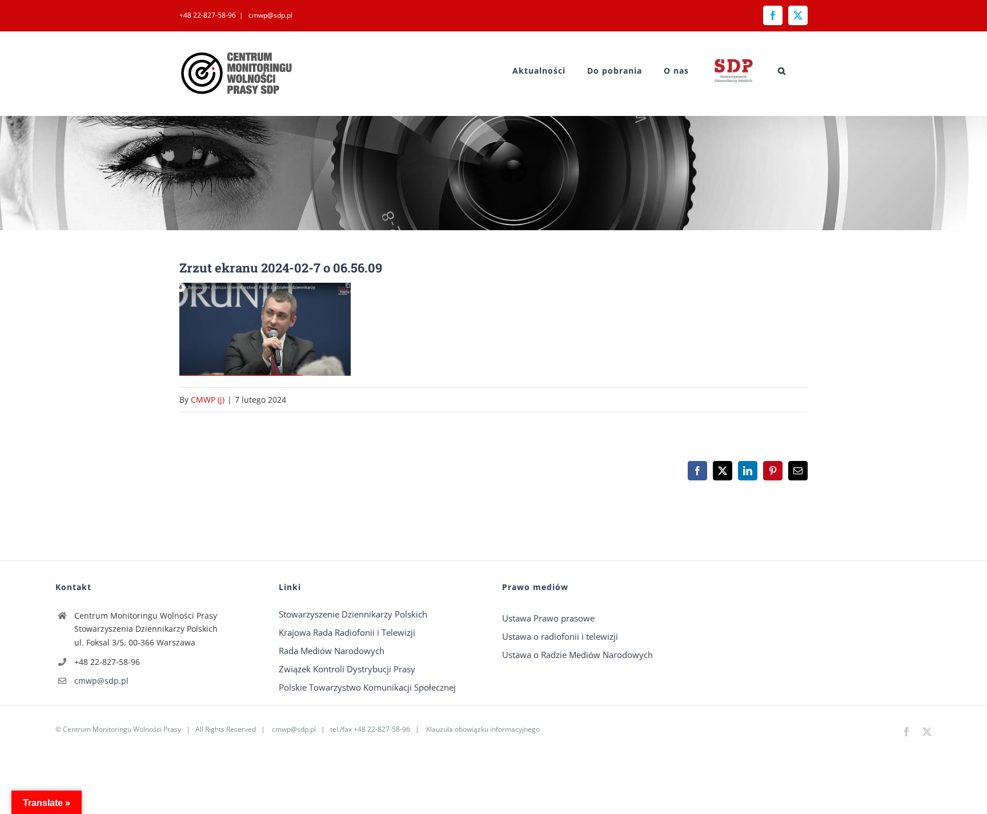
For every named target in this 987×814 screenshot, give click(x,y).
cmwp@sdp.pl (269, 15)
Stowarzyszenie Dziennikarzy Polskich (353, 614)
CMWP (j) (207, 399)
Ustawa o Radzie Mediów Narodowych (577, 654)
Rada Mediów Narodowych (331, 650)
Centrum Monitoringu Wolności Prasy (122, 729)
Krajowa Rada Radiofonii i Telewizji (347, 632)
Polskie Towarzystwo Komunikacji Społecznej (367, 687)
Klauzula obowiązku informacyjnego (483, 729)
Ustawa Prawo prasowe (548, 618)
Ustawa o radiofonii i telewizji (560, 636)
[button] (782, 70)
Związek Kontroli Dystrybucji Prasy (347, 669)
